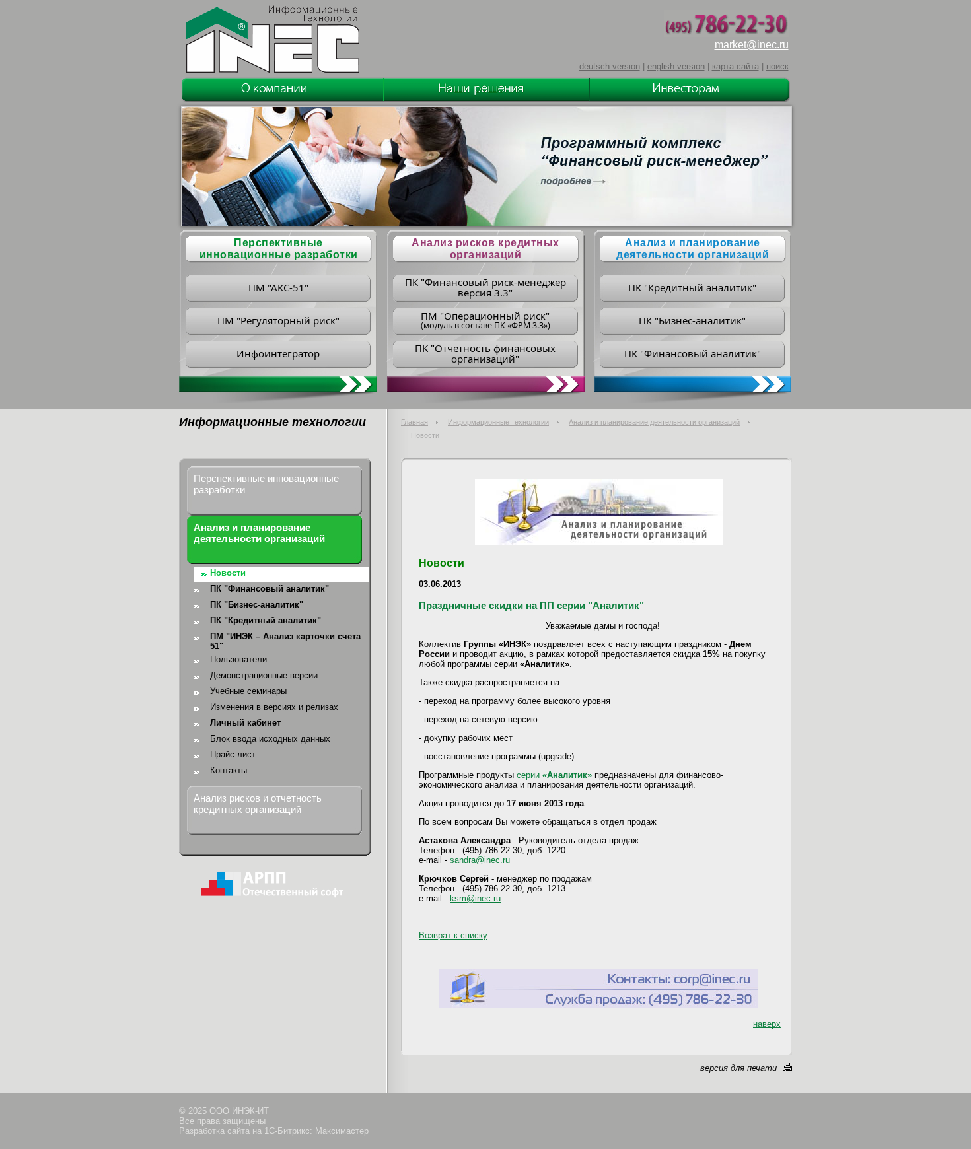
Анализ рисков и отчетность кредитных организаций (258, 803)
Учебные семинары (248, 691)
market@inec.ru (752, 44)
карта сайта (735, 66)
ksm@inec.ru (475, 898)
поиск (777, 66)
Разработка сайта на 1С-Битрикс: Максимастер (274, 1131)
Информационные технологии (498, 422)
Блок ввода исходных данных (270, 739)
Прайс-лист (233, 754)
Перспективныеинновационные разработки (278, 248)
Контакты (228, 770)
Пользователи (238, 659)
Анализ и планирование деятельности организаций (692, 248)
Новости (228, 573)
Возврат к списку (453, 935)
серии (554, 775)
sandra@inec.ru (480, 860)
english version (676, 66)
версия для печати (738, 1068)
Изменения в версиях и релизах (274, 707)
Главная (414, 422)
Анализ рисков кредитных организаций (485, 248)
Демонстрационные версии (264, 675)
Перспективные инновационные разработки (266, 484)
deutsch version (609, 66)
